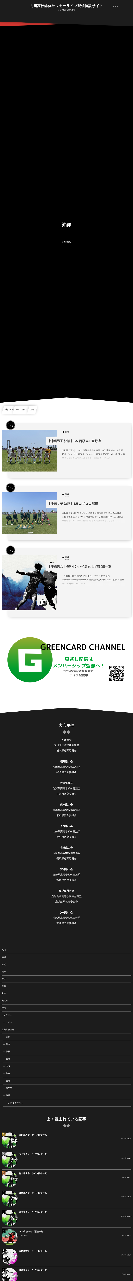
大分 (4, 979)
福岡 (4, 957)
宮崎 (4, 993)
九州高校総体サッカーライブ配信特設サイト (66, 6)
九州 (4, 950)
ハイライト (7, 1022)
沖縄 (4, 1008)
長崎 (4, 972)
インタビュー (8, 1015)
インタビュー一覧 (14, 1103)
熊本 (4, 986)
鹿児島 (5, 1000)
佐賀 (4, 964)
